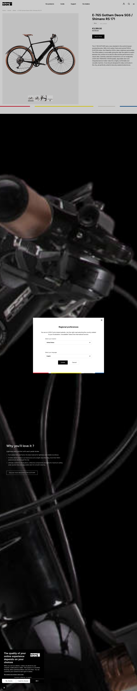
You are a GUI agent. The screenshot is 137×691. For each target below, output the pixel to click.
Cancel (74, 362)
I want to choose (23, 681)
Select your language (51, 352)
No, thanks (9, 681)
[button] (4, 687)
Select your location (50, 339)
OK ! (37, 681)
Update (63, 362)
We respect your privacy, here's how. (14, 674)
